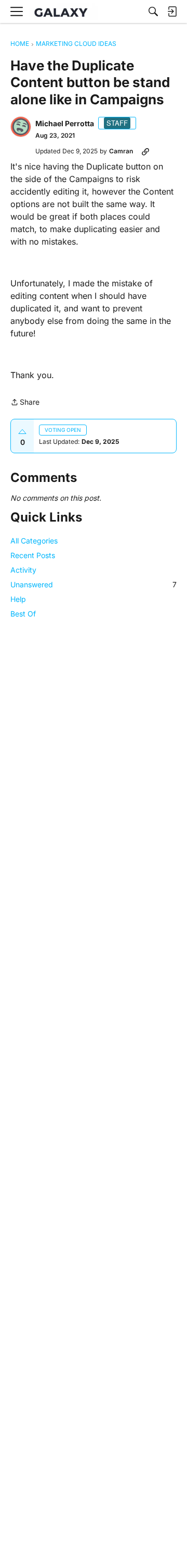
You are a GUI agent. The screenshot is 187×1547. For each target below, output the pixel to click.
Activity (23, 569)
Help (18, 599)
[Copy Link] (145, 151)
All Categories (34, 540)
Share (24, 402)
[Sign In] (172, 11)
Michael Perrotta (64, 123)
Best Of (23, 613)
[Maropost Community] (63, 11)
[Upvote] (22, 432)
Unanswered (93, 584)
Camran (121, 151)
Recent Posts (32, 555)
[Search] (153, 11)
